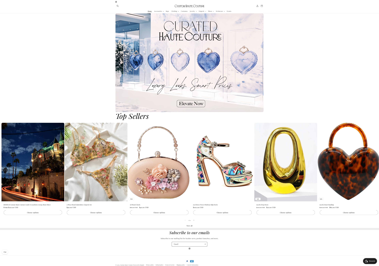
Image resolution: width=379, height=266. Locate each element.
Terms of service (170, 265)
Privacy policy (150, 265)
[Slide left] (185, 220)
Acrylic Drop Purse (262, 204)
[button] (117, 6)
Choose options (33, 213)
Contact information (192, 265)
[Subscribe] (205, 244)
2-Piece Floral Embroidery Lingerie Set (79, 204)
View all (189, 226)
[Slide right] (194, 220)
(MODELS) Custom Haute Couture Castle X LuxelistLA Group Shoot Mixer (27, 204)
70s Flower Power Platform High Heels (205, 204)
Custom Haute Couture (126, 265)
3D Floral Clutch (135, 204)
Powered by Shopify (138, 265)
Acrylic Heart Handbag (326, 204)
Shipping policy (181, 265)
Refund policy (159, 265)
